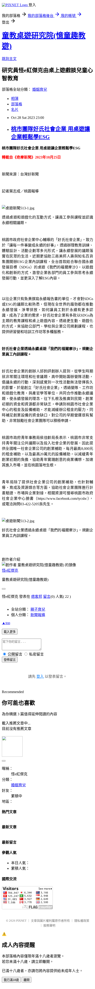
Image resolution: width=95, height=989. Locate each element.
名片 (14, 110)
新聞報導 (37, 615)
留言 (46, 596)
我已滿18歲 (11, 980)
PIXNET (21, 920)
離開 (27, 980)
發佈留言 (10, 659)
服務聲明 (49, 925)
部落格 (16, 104)
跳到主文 (9, 59)
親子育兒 (37, 609)
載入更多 (10, 632)
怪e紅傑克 (10, 570)
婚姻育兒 (39, 89)
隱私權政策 (81, 920)
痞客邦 (36, 596)
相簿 (14, 99)
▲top (6, 623)
